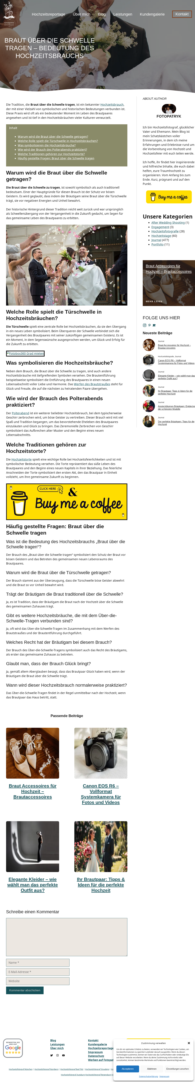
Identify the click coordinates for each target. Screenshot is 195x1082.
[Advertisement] (147, 46)
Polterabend (20, 413)
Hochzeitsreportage (48, 14)
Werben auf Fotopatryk (103, 1060)
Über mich (81, 14)
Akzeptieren (128, 1068)
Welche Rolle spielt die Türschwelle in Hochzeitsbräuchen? (58, 141)
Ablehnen (151, 1068)
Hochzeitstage (161, 236)
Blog (102, 14)
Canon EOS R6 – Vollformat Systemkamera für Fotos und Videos (176, 361)
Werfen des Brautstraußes (92, 384)
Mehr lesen (154, 301)
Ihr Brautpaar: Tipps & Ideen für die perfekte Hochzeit (101, 885)
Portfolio (157, 244)
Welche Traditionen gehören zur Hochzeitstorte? (51, 154)
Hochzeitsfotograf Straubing (97, 1069)
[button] (188, 1043)
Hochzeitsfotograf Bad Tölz (71, 1069)
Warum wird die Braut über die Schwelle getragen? (53, 137)
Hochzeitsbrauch (112, 105)
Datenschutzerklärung (148, 1076)
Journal (156, 240)
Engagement (160, 227)
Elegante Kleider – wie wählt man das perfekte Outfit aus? (32, 885)
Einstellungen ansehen (177, 1068)
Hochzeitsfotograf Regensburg (98, 1074)
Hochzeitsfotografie (165, 231)
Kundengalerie (152, 14)
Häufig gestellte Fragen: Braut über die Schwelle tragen (56, 158)
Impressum (164, 1076)
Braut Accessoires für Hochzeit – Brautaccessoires (33, 791)
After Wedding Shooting (168, 223)
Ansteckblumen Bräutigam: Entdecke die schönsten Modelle (176, 407)
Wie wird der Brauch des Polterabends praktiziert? (52, 150)
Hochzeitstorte (21, 459)
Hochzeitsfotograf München (20, 1069)
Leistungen (122, 14)
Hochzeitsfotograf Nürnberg (46, 1069)
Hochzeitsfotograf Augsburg (73, 1074)
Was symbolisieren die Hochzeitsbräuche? (47, 145)
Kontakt (182, 14)
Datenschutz (96, 1056)
